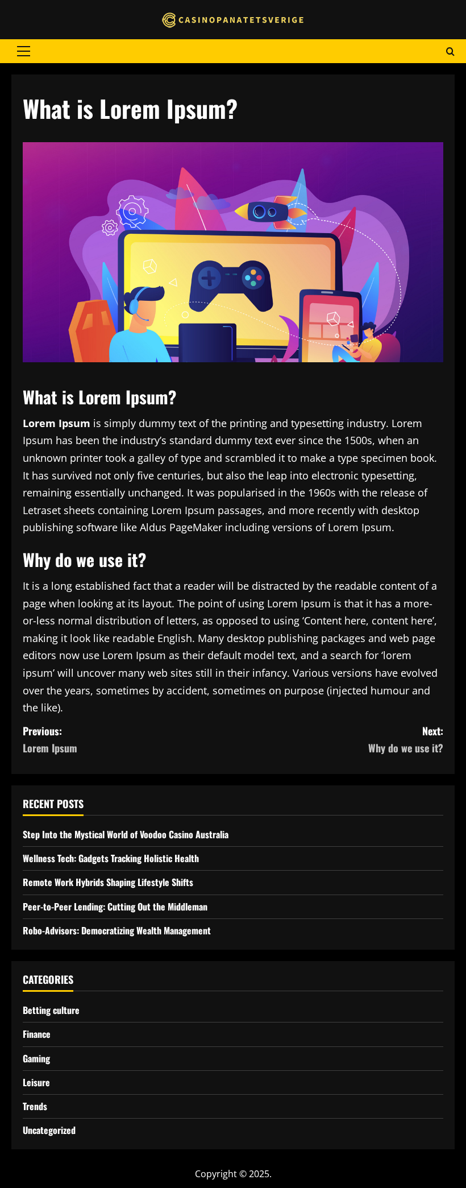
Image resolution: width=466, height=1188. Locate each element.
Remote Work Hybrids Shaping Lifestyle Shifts (108, 882)
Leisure (36, 1082)
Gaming (36, 1058)
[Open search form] (450, 51)
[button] (23, 51)
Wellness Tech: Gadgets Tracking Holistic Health (111, 858)
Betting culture (51, 1010)
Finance (37, 1034)
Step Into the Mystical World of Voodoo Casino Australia (125, 834)
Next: (405, 739)
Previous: (50, 739)
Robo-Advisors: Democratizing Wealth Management (117, 930)
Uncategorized (49, 1130)
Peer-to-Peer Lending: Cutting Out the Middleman (115, 906)
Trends (35, 1106)
